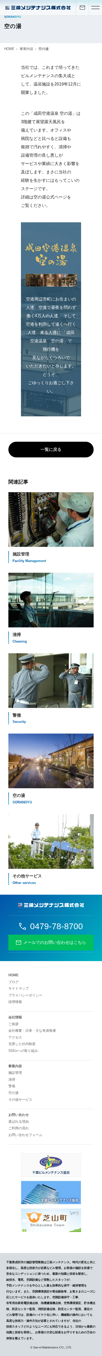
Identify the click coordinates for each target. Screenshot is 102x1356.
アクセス (15, 1037)
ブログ (13, 982)
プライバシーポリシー (25, 995)
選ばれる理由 (18, 1122)
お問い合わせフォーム (25, 1135)
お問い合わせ (18, 1115)
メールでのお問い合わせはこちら (54, 942)
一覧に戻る (51, 449)
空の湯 (13, 1093)
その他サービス (20, 1100)
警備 (11, 1086)
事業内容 (26, 49)
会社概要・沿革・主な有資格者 (32, 1030)
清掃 (11, 1079)
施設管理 (15, 1073)
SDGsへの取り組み (23, 1051)
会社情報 (15, 1017)
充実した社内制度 (22, 1044)
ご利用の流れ (18, 1128)
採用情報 (15, 1002)
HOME (9, 49)
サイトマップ (18, 988)
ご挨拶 (13, 1024)
